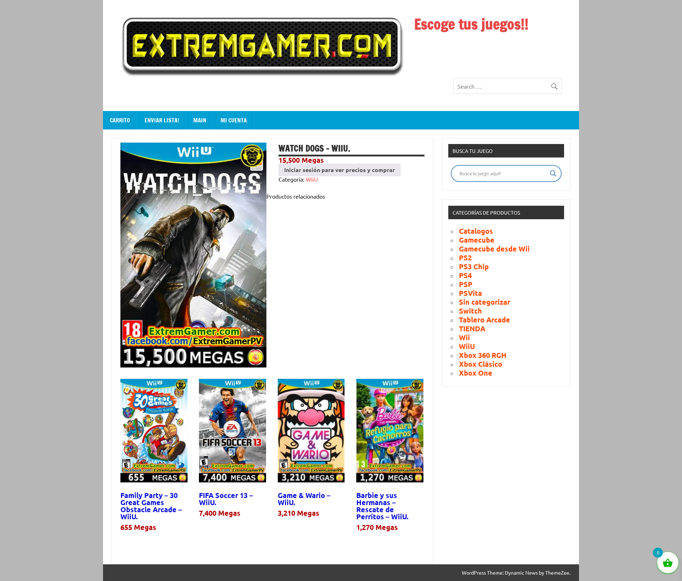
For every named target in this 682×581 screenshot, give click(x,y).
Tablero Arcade (484, 319)
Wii (464, 337)
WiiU (312, 179)
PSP (465, 284)
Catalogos (476, 231)
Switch (470, 310)
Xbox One (475, 372)
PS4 (465, 275)
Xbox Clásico (480, 364)
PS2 (465, 257)
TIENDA (472, 328)
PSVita (470, 293)
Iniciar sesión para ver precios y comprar (339, 169)
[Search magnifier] (553, 173)
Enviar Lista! (162, 120)
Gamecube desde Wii (494, 248)
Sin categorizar (484, 301)
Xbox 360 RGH (483, 355)
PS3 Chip (474, 266)
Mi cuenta (234, 120)
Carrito (120, 120)
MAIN (199, 120)
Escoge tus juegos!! (471, 24)
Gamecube (476, 239)
